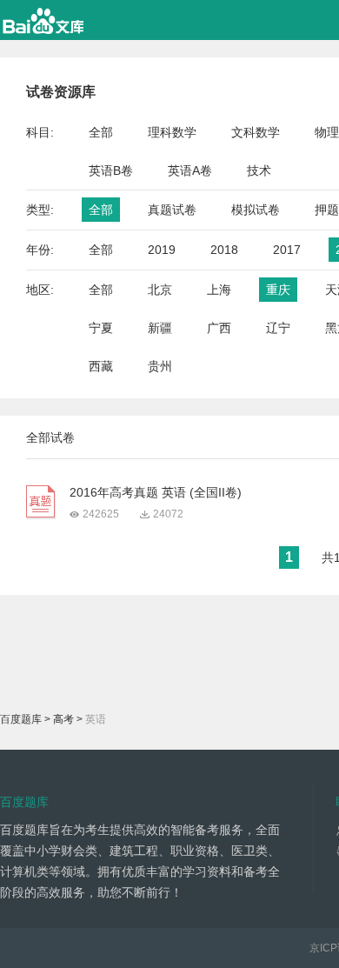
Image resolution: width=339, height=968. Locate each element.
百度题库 (21, 719)
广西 (219, 328)
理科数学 (172, 132)
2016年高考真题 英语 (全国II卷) (156, 492)
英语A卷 (190, 170)
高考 (63, 719)
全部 (101, 132)
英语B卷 (111, 170)
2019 (162, 250)
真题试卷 (172, 210)
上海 (219, 290)
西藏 (101, 366)
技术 (259, 170)
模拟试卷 (255, 210)
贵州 (160, 366)
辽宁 (278, 328)
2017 (287, 250)
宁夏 (101, 328)
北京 (160, 290)
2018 (224, 250)
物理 (327, 132)
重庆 (278, 290)
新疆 (160, 328)
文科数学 (255, 132)
